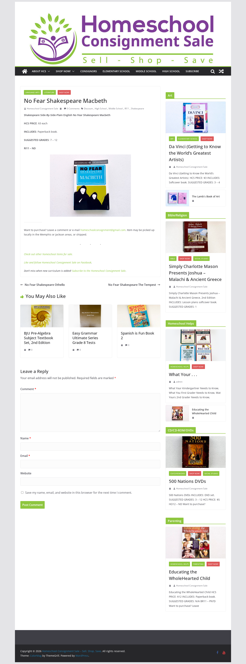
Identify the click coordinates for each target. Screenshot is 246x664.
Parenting (198, 564)
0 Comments (73, 108)
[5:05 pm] (170, 287)
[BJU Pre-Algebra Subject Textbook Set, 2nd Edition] (41, 307)
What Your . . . (183, 374)
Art (172, 138)
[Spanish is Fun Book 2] (138, 307)
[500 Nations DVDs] (196, 452)
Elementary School (116, 71)
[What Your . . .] (196, 345)
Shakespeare (137, 108)
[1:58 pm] (193, 201)
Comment (28, 389)
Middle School (146, 71)
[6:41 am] (122, 345)
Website (25, 473)
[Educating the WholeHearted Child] (177, 413)
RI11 (127, 108)
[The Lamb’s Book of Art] (177, 198)
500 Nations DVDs (187, 481)
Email (25, 456)
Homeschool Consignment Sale (42, 108)
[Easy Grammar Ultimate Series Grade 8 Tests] (90, 307)
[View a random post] (221, 71)
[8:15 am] (170, 489)
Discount (88, 108)
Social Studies (201, 258)
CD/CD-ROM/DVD (177, 473)
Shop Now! (63, 71)
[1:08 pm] (25, 350)
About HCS (39, 71)
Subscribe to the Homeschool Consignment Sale (99, 270)
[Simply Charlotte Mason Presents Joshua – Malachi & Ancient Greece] (196, 237)
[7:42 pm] (61, 109)
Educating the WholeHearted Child (204, 411)
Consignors (88, 71)
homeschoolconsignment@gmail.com (103, 230)
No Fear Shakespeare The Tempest (132, 285)
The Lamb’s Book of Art (206, 196)
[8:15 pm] (170, 167)
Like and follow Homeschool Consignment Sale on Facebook (57, 262)
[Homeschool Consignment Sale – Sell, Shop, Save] (24, 71)
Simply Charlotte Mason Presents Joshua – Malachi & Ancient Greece (195, 272)
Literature (49, 92)
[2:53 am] (170, 382)
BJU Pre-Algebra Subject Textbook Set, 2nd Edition (38, 338)
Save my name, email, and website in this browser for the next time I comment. (78, 493)
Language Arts (32, 92)
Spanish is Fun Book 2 (137, 335)
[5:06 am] (193, 418)
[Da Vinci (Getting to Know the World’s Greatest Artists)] (196, 117)
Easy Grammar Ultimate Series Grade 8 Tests (85, 338)
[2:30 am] (73, 350)
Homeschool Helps (179, 366)
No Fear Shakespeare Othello (45, 285)
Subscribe (192, 71)
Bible (172, 258)
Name (25, 438)
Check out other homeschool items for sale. (48, 254)
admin (179, 381)
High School (171, 71)
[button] (48, 71)
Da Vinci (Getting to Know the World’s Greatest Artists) (195, 152)
